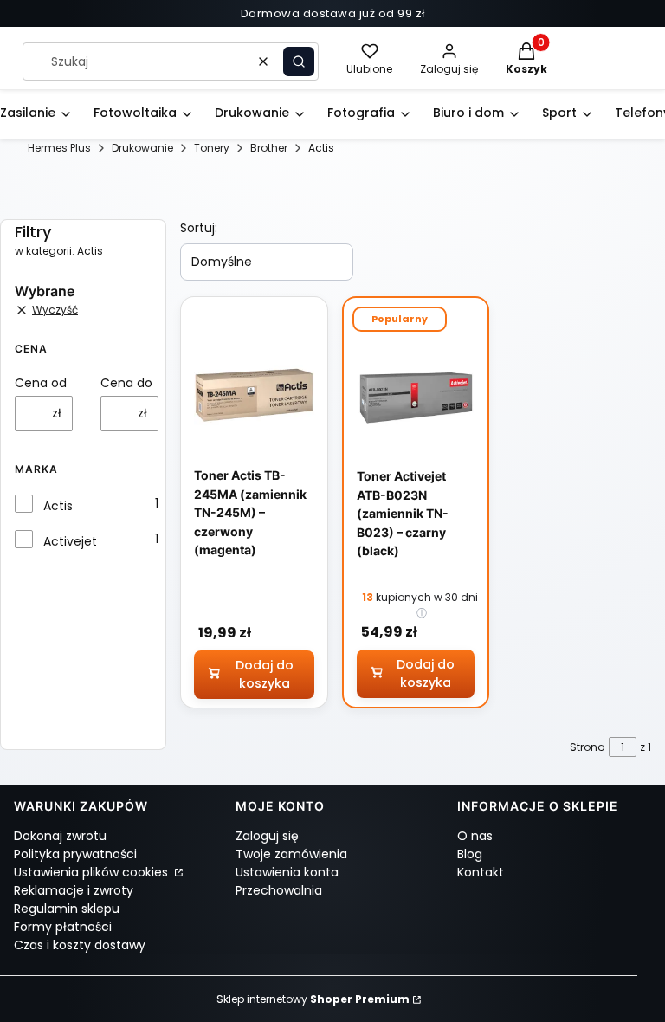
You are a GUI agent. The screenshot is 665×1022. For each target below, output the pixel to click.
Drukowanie (142, 147)
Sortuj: (198, 227)
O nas (475, 835)
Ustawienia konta (287, 872)
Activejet (70, 541)
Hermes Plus (59, 147)
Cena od (41, 382)
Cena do (126, 382)
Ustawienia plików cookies (92, 872)
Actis (58, 505)
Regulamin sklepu (66, 908)
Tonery (211, 147)
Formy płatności (63, 926)
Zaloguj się (267, 835)
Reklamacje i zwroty (73, 890)
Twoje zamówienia (291, 854)
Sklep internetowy (313, 999)
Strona (587, 747)
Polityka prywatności (75, 854)
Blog (469, 854)
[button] (298, 61)
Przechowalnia (279, 890)
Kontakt (480, 872)
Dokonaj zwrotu (60, 835)
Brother (268, 147)
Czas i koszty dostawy (79, 945)
